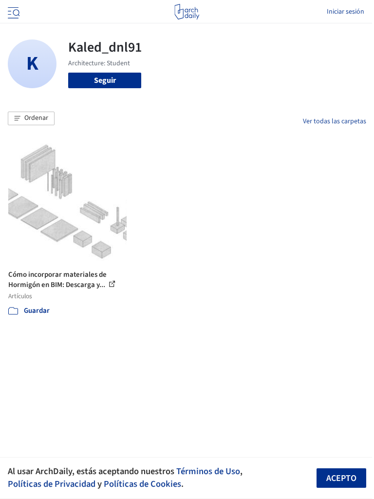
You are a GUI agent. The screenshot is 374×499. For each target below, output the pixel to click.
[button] (31, 118)
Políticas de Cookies (142, 484)
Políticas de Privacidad (51, 484)
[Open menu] (12, 12)
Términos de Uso (208, 471)
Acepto (341, 478)
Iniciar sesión (345, 11)
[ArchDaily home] (186, 11)
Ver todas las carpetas (334, 121)
